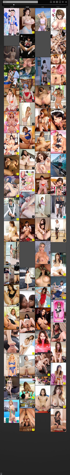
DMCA (1, 473)
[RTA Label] (1, 474)
